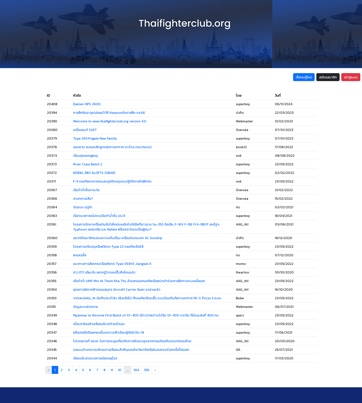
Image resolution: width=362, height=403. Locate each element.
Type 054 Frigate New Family (95, 138)
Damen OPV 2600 (87, 103)
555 (146, 369)
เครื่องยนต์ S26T (85, 129)
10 (119, 369)
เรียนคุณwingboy (85, 155)
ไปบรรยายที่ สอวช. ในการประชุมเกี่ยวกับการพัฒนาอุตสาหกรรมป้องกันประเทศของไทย (132, 340)
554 (136, 369)
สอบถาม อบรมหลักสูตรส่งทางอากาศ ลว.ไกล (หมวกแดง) (112, 146)
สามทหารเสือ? (83, 198)
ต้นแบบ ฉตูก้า (82, 207)
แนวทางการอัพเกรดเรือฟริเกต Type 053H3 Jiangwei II (112, 263)
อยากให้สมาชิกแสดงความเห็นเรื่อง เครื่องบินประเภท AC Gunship (117, 237)
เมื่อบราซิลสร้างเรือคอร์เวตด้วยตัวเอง (98, 323)
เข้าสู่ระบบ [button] (351, 77)
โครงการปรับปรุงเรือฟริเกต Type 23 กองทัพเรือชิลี (108, 246)
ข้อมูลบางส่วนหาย (85, 306)
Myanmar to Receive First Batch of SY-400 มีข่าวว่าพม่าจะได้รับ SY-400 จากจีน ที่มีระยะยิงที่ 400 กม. (146, 315)
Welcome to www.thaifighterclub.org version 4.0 (109, 121)
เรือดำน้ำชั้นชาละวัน (86, 189)
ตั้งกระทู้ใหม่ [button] (304, 77)
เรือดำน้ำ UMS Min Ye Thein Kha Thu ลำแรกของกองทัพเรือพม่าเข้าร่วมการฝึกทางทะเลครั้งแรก (139, 280)
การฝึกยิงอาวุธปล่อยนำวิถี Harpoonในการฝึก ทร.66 (109, 112)
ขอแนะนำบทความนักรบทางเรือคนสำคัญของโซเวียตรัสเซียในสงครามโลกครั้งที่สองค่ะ (131, 349)
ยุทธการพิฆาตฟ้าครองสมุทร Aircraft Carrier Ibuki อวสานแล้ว (116, 289)
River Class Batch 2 (87, 164)
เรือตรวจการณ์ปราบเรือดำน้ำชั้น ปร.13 (99, 215)
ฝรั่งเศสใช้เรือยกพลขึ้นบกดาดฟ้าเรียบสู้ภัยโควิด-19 (108, 332)
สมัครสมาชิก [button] (328, 77)
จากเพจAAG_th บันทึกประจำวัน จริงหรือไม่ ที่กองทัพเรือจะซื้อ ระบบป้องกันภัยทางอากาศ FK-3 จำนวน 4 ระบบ (147, 298)
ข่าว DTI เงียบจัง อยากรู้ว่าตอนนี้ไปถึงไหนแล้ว (104, 272)
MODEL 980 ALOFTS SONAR (94, 172)
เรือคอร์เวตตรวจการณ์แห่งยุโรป (95, 358)
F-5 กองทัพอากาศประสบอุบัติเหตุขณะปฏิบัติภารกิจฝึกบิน (112, 181)
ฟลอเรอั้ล (79, 255)
